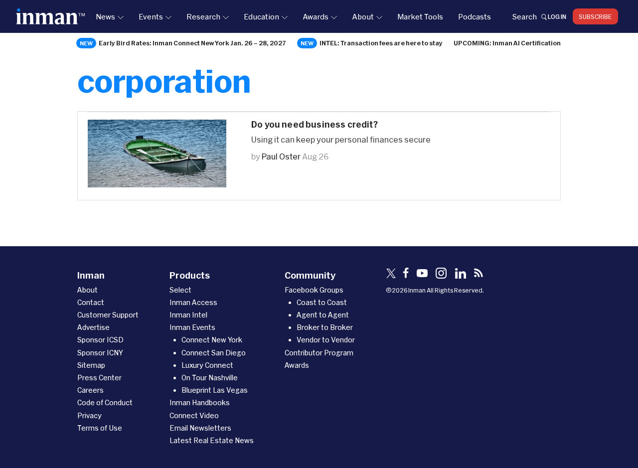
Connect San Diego (213, 352)
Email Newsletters (200, 428)
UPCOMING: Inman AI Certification (507, 43)
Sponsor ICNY (100, 352)
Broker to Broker (325, 327)
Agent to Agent (323, 315)
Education (261, 16)
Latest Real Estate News (211, 440)
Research (203, 16)
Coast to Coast (322, 302)
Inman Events (192, 327)
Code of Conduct (105, 402)
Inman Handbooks (199, 402)
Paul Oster (281, 156)
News (105, 16)
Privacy (89, 415)
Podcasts (474, 16)
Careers (90, 390)
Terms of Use (99, 428)
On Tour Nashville (209, 377)
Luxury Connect (207, 365)
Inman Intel (188, 315)
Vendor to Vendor (326, 339)
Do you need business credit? (314, 124)
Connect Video (194, 415)
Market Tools (420, 16)
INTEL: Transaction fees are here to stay (381, 43)
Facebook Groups (314, 290)
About (363, 16)
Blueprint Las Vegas (214, 390)
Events (151, 16)
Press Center (99, 377)
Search (524, 16)
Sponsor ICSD (100, 339)
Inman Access (193, 302)
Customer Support (108, 315)
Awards (315, 16)
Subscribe (595, 16)
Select (180, 290)
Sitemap (91, 365)
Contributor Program (319, 352)
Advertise (93, 327)
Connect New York (211, 339)
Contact (90, 302)
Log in (557, 16)
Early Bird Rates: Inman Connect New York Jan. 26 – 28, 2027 (192, 43)
